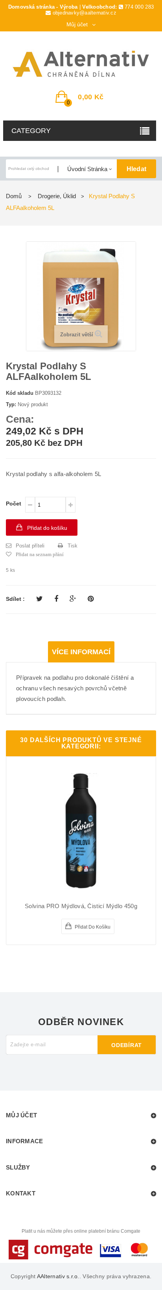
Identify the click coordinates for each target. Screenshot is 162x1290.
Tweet (39, 598)
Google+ (73, 598)
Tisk (72, 546)
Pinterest (91, 598)
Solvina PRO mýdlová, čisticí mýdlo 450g (81, 906)
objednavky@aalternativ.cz (85, 13)
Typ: (11, 404)
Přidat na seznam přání (40, 554)
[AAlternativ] (81, 64)
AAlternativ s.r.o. (58, 1276)
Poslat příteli (30, 546)
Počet (13, 503)
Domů (14, 196)
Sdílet (56, 598)
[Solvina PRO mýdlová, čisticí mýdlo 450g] (81, 831)
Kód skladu (19, 393)
